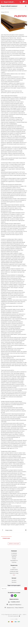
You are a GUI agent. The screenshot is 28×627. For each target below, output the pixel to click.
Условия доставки (14, 571)
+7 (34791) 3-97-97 (15, 601)
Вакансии (14, 556)
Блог (14, 575)
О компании (14, 553)
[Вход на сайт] (19, 616)
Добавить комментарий (14, 543)
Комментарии (6, 538)
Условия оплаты (14, 569)
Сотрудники (14, 555)
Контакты (14, 580)
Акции (14, 567)
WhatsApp (15, 595)
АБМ (16, 619)
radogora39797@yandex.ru (15, 604)
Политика (14, 562)
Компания (14, 551)
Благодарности (14, 560)
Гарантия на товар (14, 573)
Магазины (14, 582)
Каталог (14, 578)
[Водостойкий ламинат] (14, 23)
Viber (12, 595)
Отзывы (14, 558)
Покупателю (14, 565)
